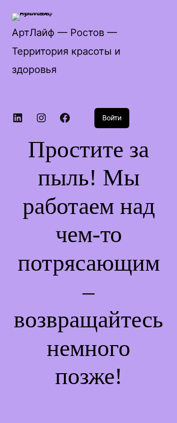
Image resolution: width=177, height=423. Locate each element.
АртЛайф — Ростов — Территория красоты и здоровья (66, 51)
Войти (111, 117)
